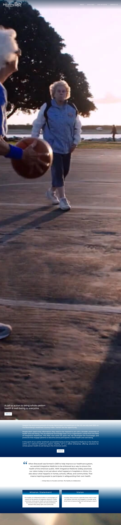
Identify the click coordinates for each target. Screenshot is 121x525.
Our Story (90, 4)
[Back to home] (13, 4)
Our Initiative (102, 4)
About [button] (82, 4)
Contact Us (114, 4)
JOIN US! (8, 413)
